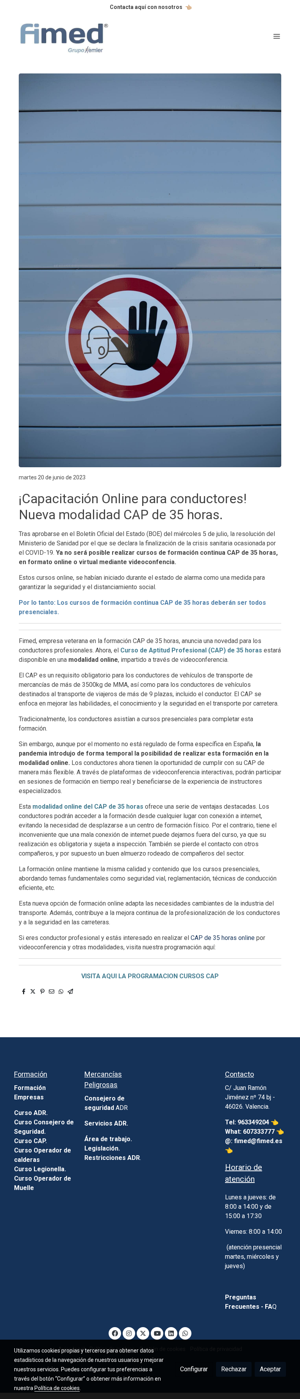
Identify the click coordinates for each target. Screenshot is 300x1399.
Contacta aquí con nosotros (146, 7)
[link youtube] (157, 1333)
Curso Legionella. (40, 1169)
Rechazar (233, 1369)
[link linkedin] (171, 1333)
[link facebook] (115, 1333)
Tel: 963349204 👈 (252, 1122)
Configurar (194, 1369)
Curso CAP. (30, 1141)
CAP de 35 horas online (223, 938)
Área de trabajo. (108, 1139)
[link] (64, 36)
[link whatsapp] (185, 1333)
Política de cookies (57, 1388)
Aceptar (270, 1369)
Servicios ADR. (106, 1123)
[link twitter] (143, 1333)
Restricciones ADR (112, 1157)
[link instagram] (129, 1333)
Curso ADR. (31, 1113)
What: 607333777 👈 (254, 1131)
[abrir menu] (276, 36)
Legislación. (102, 1148)
